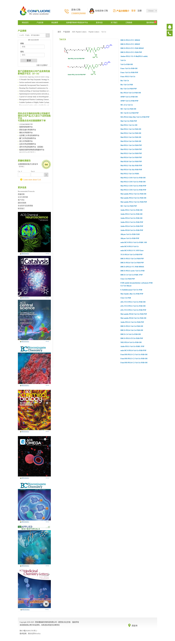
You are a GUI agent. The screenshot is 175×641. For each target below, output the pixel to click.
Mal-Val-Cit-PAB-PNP (128, 121)
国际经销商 (22, 203)
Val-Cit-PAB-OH (126, 64)
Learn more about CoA (32, 180)
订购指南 (128, 22)
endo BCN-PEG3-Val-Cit (129, 246)
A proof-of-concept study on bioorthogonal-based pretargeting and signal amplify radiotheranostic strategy (35, 94)
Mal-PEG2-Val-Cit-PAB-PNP (131, 149)
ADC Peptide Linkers (79, 32)
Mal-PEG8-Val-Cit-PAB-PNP (131, 161)
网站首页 (25, 22)
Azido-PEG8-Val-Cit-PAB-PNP (131, 230)
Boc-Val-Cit (124, 81)
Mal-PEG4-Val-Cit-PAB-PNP (131, 157)
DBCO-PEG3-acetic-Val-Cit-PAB (132, 271)
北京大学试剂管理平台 (27, 142)
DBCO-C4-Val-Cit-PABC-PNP (131, 275)
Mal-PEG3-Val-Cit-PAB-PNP (131, 153)
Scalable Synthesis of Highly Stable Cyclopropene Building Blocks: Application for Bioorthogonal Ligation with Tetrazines (35, 100)
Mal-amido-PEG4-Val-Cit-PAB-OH (133, 198)
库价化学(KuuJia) (34, 633)
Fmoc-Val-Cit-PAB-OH (128, 68)
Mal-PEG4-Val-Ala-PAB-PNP (131, 170)
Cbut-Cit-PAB (125, 298)
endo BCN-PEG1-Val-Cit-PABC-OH (133, 242)
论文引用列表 (23, 197)
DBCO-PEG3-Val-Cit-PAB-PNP (132, 259)
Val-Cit (62, 39)
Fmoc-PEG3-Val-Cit (127, 76)
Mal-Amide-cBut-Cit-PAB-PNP (131, 294)
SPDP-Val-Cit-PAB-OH (129, 97)
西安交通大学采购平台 (27, 128)
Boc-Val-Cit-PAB (126, 85)
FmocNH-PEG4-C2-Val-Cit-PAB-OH (133, 363)
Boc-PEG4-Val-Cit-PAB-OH (130, 93)
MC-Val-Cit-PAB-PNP (128, 206)
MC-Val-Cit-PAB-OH (128, 109)
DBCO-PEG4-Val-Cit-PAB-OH (131, 330)
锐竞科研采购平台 (26, 125)
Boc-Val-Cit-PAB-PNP (128, 89)
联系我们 (21, 208)
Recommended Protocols (26, 191)
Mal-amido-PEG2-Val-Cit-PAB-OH (133, 194)
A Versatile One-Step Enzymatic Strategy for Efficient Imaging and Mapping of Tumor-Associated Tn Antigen (35, 77)
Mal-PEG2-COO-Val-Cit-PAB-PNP (133, 186)
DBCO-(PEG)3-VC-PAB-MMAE (132, 267)
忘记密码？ (44, 65)
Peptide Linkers (94, 32)
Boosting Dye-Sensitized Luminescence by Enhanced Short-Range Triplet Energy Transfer (35, 86)
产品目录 (40, 22)
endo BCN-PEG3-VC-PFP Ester (132, 250)
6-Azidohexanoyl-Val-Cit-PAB (131, 290)
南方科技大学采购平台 (27, 150)
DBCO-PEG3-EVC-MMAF (130, 44)
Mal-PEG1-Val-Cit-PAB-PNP (131, 145)
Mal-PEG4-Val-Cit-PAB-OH (130, 141)
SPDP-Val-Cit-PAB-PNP (129, 101)
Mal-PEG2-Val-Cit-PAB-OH (130, 133)
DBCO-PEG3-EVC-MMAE (130, 40)
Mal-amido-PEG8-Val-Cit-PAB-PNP (133, 314)
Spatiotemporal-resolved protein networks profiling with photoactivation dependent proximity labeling (35, 92)
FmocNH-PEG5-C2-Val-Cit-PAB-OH (133, 358)
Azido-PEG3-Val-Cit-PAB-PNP (131, 222)
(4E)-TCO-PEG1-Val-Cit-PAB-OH (132, 302)
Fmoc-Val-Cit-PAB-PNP (129, 72)
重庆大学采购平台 (26, 130)
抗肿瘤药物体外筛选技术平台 (77, 22)
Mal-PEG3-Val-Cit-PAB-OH (130, 137)
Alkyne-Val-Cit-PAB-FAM (130, 234)
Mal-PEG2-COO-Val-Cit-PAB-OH (132, 178)
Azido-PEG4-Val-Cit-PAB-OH (131, 218)
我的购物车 (150, 22)
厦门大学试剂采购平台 (27, 136)
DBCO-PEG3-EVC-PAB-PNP (131, 52)
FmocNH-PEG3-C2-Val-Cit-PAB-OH (133, 354)
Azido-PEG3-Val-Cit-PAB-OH (131, 214)
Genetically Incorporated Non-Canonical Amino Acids (35, 83)
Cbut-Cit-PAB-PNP (127, 279)
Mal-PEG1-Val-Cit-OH (128, 125)
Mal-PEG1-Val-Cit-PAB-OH (130, 129)
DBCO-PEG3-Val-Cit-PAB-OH (131, 326)
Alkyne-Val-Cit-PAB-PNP (129, 238)
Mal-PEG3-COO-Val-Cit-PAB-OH (132, 182)
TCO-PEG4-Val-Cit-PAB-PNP (131, 254)
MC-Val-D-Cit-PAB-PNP (129, 113)
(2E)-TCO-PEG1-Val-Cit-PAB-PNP (133, 310)
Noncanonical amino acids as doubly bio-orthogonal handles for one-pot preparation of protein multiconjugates (35, 103)
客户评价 (21, 200)
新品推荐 (54, 22)
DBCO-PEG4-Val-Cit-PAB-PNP (132, 263)
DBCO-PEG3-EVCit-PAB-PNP (131, 338)
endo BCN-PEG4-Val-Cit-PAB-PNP (133, 350)
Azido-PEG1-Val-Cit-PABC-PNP (132, 346)
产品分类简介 (122, 11)
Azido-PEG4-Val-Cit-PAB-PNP (131, 226)
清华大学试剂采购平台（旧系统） (31, 145)
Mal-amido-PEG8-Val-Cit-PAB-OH (133, 318)
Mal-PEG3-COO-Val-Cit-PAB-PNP (133, 190)
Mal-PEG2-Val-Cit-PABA (129, 174)
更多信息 (99, 22)
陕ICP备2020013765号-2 (28, 631)
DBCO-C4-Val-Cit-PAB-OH (130, 334)
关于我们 (114, 22)
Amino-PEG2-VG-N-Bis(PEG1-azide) (134, 56)
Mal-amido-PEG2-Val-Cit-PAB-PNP (133, 202)
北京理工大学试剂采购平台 (29, 133)
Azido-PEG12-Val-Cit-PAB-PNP (132, 322)
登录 (133, 11)
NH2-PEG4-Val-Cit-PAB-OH (131, 342)
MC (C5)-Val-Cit (126, 105)
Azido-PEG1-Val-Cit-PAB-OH (131, 210)
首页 (59, 32)
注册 (139, 11)
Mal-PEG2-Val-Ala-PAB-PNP (131, 165)
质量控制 (21, 194)
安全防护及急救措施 (25, 206)
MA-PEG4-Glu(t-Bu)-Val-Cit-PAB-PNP (134, 117)
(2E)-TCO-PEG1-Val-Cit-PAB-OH (132, 306)
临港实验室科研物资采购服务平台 (31, 147)
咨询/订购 (78, 12)
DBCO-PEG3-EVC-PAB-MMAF (132, 48)
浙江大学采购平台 (26, 139)
